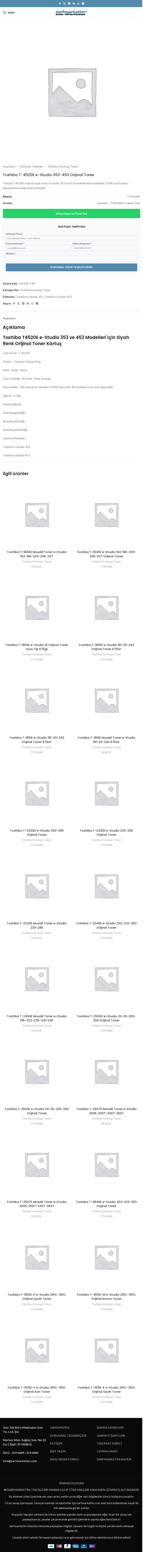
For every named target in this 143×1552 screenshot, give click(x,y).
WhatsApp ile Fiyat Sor (72, 213)
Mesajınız (10, 253)
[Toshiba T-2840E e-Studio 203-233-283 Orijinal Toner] (106, 1164)
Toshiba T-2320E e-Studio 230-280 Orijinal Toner (106, 832)
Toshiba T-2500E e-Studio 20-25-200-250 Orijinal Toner (37, 1111)
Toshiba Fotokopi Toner (62, 166)
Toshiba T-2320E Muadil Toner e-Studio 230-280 (37, 925)
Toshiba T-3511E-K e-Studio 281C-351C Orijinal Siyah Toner (106, 1389)
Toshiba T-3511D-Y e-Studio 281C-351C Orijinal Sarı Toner (36, 1389)
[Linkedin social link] (74, 3)
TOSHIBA (106, 566)
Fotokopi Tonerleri (31, 166)
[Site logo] (71, 12)
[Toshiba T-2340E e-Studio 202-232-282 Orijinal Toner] (106, 886)
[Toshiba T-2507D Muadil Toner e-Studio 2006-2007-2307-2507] (106, 1071)
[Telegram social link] (83, 3)
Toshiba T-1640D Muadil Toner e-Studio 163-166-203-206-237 (37, 554)
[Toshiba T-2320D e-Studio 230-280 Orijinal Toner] (37, 793)
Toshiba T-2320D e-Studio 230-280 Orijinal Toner (37, 832)
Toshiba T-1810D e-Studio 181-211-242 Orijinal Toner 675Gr (106, 647)
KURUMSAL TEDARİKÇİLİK (68, 1435)
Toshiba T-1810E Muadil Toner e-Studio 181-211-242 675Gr (106, 740)
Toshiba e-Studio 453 (58, 296)
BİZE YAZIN (58, 1451)
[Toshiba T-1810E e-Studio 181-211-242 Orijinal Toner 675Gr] (37, 700)
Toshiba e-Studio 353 (29, 296)
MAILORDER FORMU (64, 1459)
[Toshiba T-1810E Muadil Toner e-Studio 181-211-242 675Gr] (106, 700)
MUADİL (36, 566)
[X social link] (64, 3)
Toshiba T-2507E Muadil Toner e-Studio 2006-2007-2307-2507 (37, 1204)
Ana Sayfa (9, 166)
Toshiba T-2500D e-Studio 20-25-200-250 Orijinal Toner (106, 1018)
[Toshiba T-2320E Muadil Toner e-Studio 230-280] (37, 886)
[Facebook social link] (60, 3)
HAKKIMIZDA (59, 1427)
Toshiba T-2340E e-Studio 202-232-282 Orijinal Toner (106, 925)
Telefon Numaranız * (82, 243)
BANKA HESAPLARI (110, 1427)
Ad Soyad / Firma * (14, 234)
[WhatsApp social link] (78, 3)
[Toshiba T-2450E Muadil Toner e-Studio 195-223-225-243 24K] (37, 979)
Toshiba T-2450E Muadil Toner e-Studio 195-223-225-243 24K (37, 1018)
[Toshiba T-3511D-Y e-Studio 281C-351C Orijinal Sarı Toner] (37, 1350)
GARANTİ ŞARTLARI (111, 1435)
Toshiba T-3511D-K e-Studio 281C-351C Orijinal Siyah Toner (36, 1296)
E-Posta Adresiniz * (15, 243)
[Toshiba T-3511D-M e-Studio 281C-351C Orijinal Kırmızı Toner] (106, 1257)
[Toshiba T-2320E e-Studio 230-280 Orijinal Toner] (106, 793)
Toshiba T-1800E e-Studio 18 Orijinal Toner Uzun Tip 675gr (36, 647)
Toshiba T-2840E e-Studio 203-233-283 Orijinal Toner (106, 1204)
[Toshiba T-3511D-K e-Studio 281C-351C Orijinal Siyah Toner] (37, 1257)
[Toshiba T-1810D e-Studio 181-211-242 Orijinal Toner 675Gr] (106, 607)
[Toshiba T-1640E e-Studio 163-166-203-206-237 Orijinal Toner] (106, 514)
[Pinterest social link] (69, 3)
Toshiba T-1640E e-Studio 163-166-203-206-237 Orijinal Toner (106, 554)
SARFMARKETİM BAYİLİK (114, 1459)
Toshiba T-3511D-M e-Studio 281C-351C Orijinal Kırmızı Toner (106, 1296)
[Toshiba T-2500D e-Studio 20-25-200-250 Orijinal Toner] (106, 979)
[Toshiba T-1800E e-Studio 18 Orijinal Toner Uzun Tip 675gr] (37, 607)
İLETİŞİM (56, 1443)
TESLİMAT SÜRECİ (109, 1443)
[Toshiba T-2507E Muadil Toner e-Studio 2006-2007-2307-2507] (37, 1164)
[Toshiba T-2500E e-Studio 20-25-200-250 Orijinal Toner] (37, 1071)
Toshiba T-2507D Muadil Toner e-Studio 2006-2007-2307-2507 (106, 1111)
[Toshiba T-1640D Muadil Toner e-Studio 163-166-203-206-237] (37, 514)
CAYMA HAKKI (107, 1451)
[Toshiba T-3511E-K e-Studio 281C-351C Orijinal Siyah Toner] (106, 1350)
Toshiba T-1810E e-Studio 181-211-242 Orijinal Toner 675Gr (36, 740)
